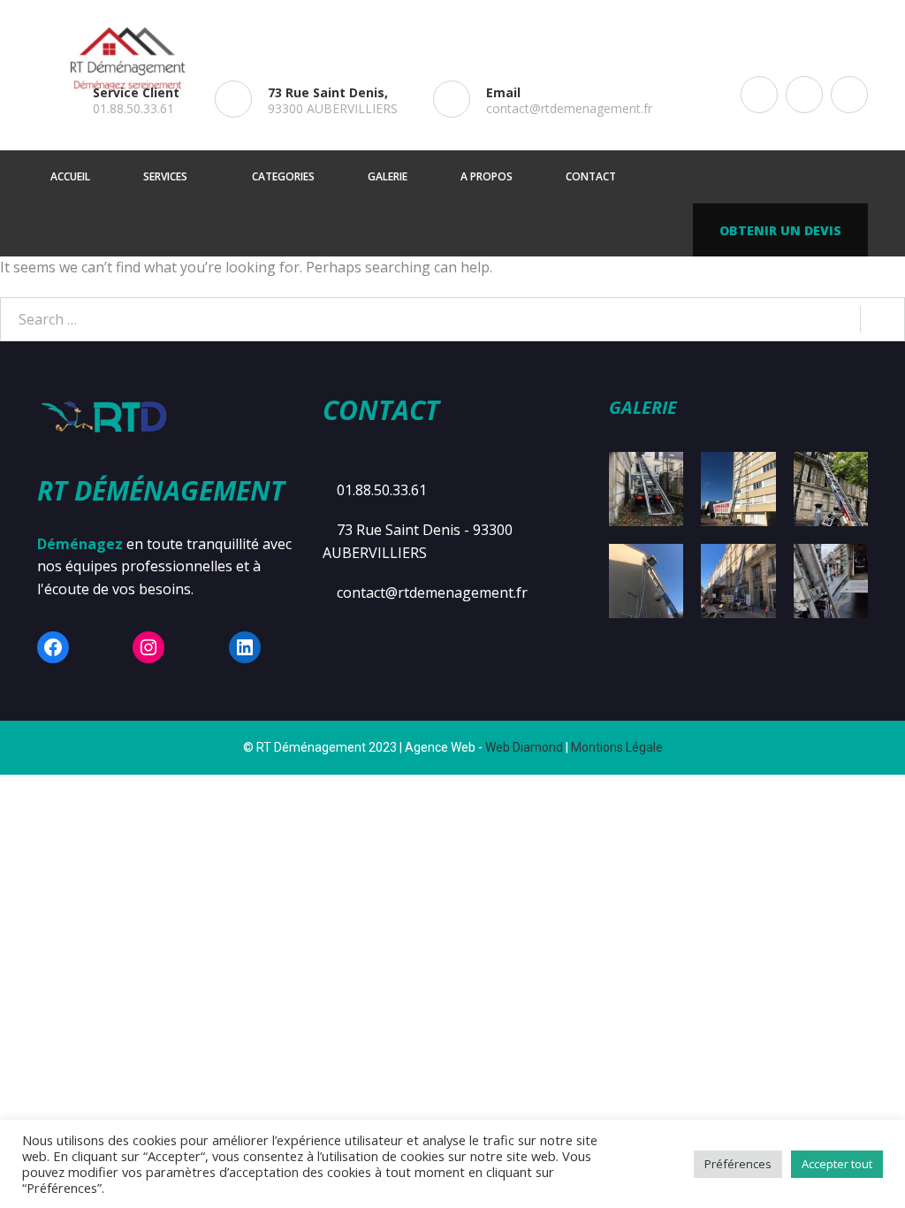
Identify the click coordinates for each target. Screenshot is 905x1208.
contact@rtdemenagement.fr (569, 108)
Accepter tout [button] (837, 1164)
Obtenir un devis (780, 230)
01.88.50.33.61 (133, 108)
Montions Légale (617, 747)
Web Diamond (524, 747)
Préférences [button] (738, 1164)
